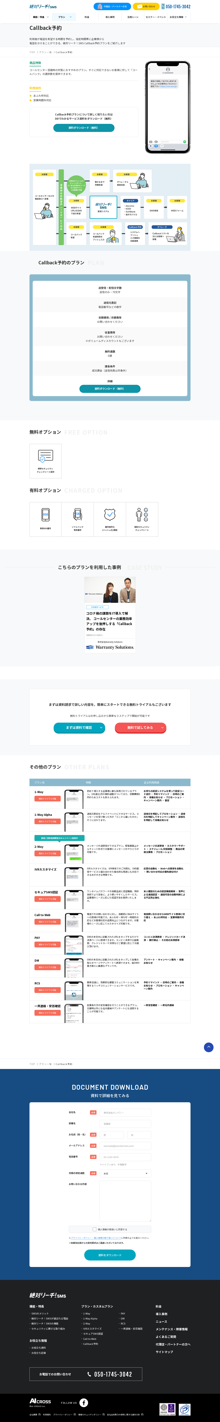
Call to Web (89, 1338)
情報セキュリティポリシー (89, 1415)
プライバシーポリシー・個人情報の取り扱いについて (96, 1237)
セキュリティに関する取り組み (48, 1328)
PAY (123, 1313)
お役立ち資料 (38, 1347)
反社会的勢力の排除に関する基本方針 (123, 1415)
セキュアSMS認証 (93, 1333)
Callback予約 (90, 1343)
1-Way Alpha (90, 1318)
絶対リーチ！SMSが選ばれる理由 (49, 1318)
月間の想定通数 (77, 1173)
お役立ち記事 (38, 1353)
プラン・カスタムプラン (97, 1306)
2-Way (86, 1323)
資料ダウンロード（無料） (83, 128)
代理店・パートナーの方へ (173, 1344)
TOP (32, 52)
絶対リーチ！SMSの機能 (44, 1323)
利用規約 (47, 1415)
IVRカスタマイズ (92, 1328)
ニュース (161, 1321)
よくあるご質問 (166, 1336)
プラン (61, 17)
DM (123, 1318)
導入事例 (110, 17)
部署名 (72, 1123)
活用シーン (133, 17)
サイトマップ (164, 1352)
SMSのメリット (40, 1313)
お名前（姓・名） (78, 1134)
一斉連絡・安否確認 (132, 1328)
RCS (123, 1323)
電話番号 (73, 1156)
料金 (87, 17)
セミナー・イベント (156, 17)
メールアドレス (77, 1145)
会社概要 (33, 1415)
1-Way (86, 1313)
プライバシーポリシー (62, 1415)
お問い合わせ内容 (78, 1184)
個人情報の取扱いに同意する (112, 1229)
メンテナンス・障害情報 (172, 1329)
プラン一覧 (45, 52)
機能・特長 (38, 17)
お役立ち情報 (38, 1340)
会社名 (72, 1112)
